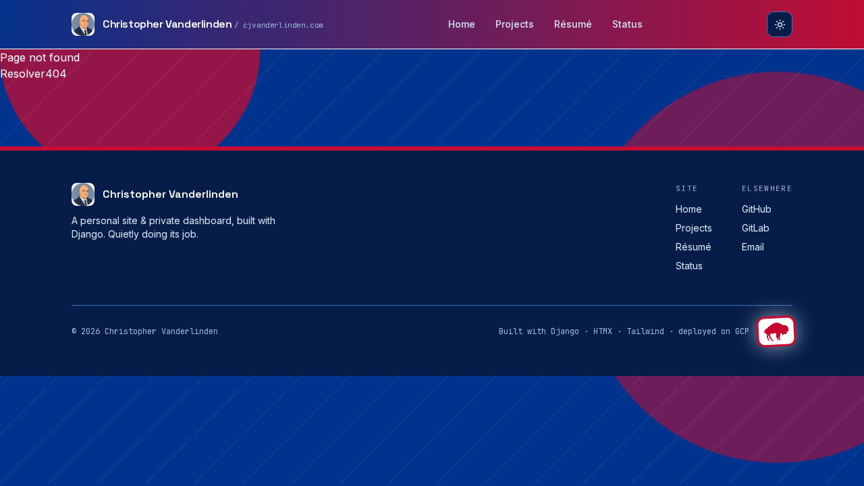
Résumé (573, 24)
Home (461, 24)
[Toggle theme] (779, 24)
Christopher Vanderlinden (170, 194)
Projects (514, 24)
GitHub (757, 209)
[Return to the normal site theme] (776, 331)
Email (753, 246)
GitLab (756, 228)
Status (627, 24)
